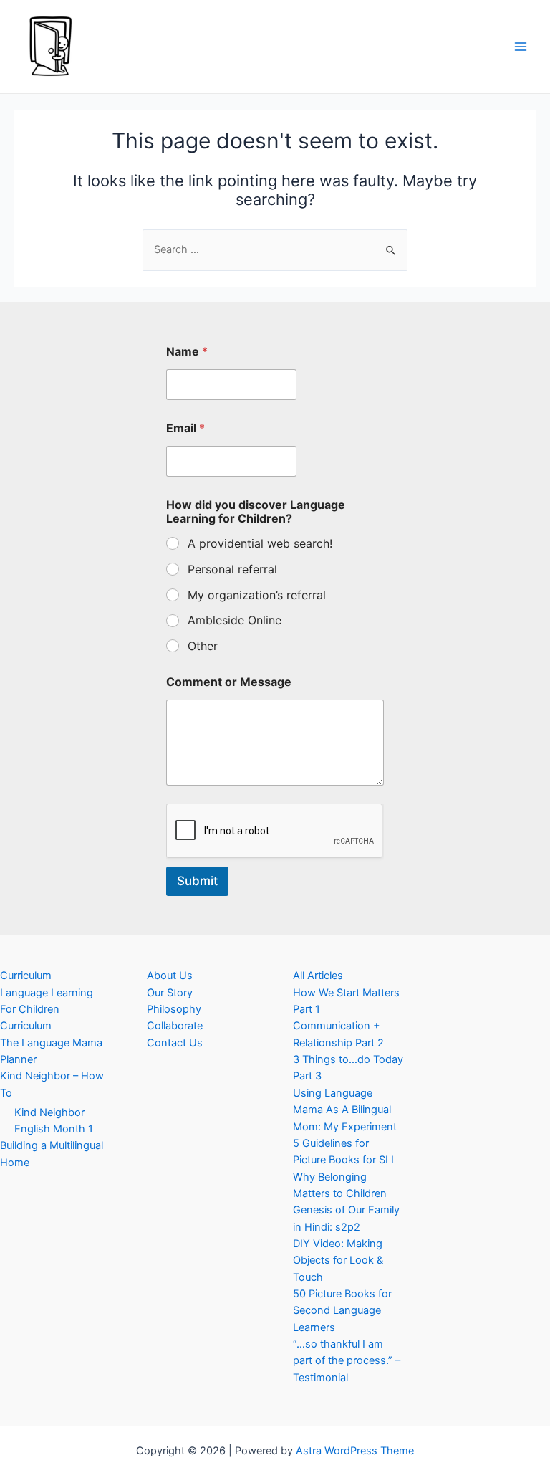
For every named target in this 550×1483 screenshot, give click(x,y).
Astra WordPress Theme (355, 1450)
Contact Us (175, 1042)
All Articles (318, 975)
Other (203, 646)
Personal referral (232, 569)
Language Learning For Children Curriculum (46, 1009)
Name (187, 351)
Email (185, 428)
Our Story (170, 992)
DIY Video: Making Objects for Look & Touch (338, 1260)
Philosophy (174, 1009)
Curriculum (26, 975)
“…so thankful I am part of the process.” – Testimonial (346, 1360)
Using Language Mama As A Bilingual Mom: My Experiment (345, 1110)
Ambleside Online (234, 620)
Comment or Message (228, 682)
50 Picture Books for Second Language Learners (342, 1310)
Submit (197, 881)
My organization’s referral (257, 595)
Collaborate (175, 1025)
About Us (170, 975)
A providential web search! (260, 543)
